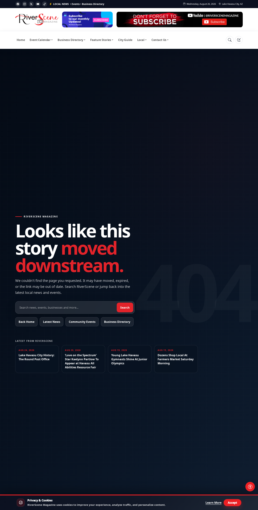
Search (125, 307)
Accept (232, 503)
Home (21, 40)
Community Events (82, 322)
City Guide (125, 40)
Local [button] (140, 40)
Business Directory (117, 322)
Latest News (51, 322)
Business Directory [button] (70, 40)
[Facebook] (18, 4)
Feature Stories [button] (100, 40)
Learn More (213, 503)
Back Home (26, 322)
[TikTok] (44, 4)
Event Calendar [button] (40, 40)
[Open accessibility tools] (250, 486)
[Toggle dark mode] (239, 40)
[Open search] (230, 40)
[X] (31, 4)
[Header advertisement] (87, 19)
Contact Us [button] (158, 40)
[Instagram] (24, 4)
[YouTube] (38, 4)
